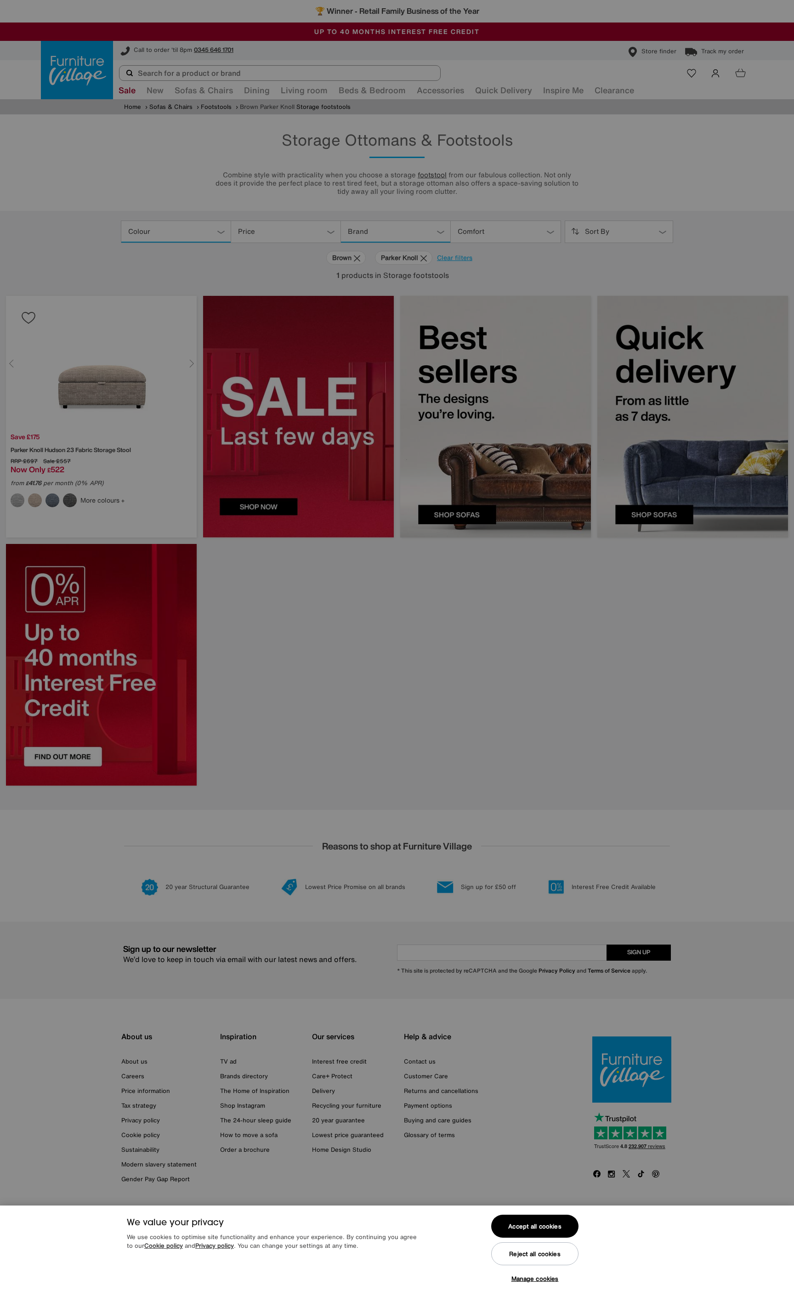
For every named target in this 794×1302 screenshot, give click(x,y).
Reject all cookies (534, 1254)
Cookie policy (163, 1246)
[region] (397, 1254)
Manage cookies (535, 1278)
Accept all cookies (534, 1226)
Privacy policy (214, 1246)
